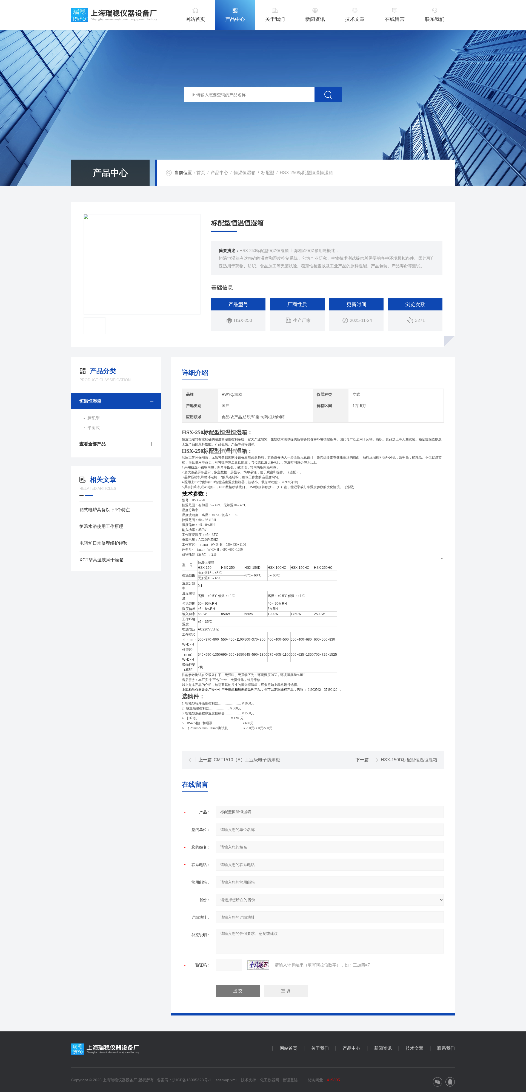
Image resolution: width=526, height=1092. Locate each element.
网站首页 (195, 19)
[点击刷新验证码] (258, 965)
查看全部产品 (92, 444)
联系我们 (435, 19)
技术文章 (355, 19)
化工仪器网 (269, 1080)
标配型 (267, 172)
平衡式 (93, 427)
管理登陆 (290, 1080)
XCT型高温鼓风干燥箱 (101, 560)
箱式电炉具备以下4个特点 (104, 509)
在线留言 (395, 19)
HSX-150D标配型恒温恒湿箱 (409, 759)
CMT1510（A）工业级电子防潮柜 (247, 759)
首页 (200, 172)
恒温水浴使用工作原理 (101, 526)
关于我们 (275, 19)
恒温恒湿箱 (245, 172)
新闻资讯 (315, 19)
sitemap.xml (226, 1080)
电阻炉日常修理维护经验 (103, 543)
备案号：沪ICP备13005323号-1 (184, 1080)
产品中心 (235, 19)
